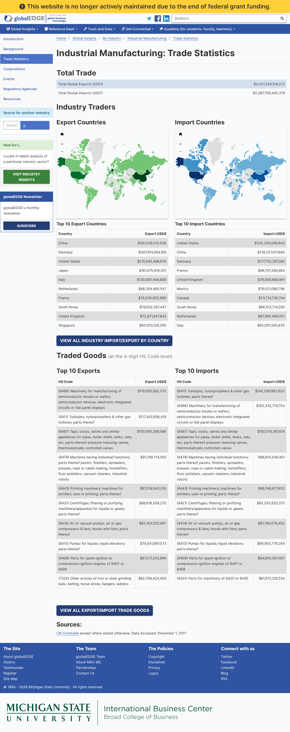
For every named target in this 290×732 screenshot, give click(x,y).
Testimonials (13, 667)
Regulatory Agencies (20, 89)
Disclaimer (156, 662)
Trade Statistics (16, 59)
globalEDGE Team (90, 656)
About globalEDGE (18, 656)
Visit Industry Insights (26, 177)
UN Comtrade (67, 633)
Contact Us (85, 673)
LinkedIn (227, 667)
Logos (153, 673)
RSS (224, 679)
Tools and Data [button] (100, 29)
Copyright (156, 656)
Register (10, 673)
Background (13, 49)
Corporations (14, 69)
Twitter (226, 656)
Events (9, 79)
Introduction (13, 39)
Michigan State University (50, 687)
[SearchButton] (282, 18)
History (9, 662)
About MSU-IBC (88, 662)
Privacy (154, 667)
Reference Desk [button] (61, 29)
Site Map (10, 679)
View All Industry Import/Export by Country (114, 340)
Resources (12, 99)
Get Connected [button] (138, 29)
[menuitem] (126, 181)
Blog (224, 673)
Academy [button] (197, 29)
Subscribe (26, 226)
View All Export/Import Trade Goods (104, 610)
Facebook (229, 662)
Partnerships (86, 667)
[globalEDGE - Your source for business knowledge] (35, 18)
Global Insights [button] (23, 29)
